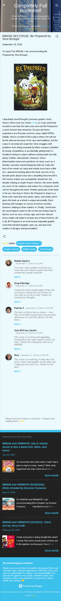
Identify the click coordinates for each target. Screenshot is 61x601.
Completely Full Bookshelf (30, 8)
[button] (57, 37)
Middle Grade (29, 249)
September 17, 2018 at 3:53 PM (39, 308)
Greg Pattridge (21, 283)
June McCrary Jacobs (25, 330)
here (34, 122)
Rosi (16, 355)
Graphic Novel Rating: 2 (29, 243)
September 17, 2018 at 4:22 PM (29, 333)
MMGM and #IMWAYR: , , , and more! (25, 447)
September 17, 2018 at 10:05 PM (34, 355)
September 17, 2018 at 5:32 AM (29, 263)
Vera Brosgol (46, 249)
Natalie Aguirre (22, 261)
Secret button (31, 580)
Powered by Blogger (32, 586)
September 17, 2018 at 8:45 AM (29, 286)
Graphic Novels (11, 249)
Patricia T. (19, 308)
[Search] (57, 5)
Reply (17, 277)
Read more (52, 475)
